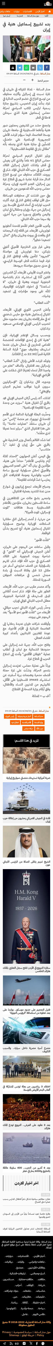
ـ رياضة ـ (14, 1302)
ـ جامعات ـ (27, 1291)
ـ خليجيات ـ (40, 1297)
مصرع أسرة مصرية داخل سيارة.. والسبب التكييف (26, 1049)
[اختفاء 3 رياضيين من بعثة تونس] (26, 1069)
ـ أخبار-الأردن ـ (39, 1256)
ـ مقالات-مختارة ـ (26, 1279)
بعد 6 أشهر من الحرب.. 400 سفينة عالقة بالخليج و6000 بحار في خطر (26, 1169)
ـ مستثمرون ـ (8, 1279)
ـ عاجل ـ (25, 1314)
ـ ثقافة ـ (25, 1302)
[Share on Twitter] (40, 68)
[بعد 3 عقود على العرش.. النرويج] (26, 1107)
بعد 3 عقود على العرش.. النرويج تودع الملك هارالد (26, 1126)
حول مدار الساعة (33, 16)
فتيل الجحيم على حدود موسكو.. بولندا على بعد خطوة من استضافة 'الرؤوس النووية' (26, 1011)
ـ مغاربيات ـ (26, 1297)
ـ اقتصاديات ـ (23, 1256)
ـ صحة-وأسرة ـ (27, 1308)
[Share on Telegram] (19, 68)
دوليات (16, 11)
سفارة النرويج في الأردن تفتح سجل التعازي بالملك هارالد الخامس (26, 969)
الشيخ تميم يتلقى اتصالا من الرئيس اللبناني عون (26, 863)
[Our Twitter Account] (30, 1344)
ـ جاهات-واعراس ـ (37, 1262)
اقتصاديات (27, 11)
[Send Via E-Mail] (33, 68)
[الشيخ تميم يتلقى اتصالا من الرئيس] (26, 841)
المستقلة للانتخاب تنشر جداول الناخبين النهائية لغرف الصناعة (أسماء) (26, 1230)
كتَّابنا (46, 16)
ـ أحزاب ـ (18, 1285)
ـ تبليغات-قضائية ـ (17, 1273)
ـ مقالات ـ (41, 1279)
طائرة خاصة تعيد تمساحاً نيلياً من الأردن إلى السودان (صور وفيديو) (26, 1215)
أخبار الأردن (40, 11)
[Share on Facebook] (47, 68)
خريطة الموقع (28, 1335)
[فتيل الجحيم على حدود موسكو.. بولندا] (26, 990)
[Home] (49, 11)
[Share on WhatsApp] (26, 68)
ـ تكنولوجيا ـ (11, 1308)
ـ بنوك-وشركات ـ (11, 1291)
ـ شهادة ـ (42, 1285)
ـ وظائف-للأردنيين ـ (36, 1267)
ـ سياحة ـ (41, 1308)
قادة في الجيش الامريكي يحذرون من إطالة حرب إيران (26, 819)
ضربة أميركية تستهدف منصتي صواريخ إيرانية (28, 778)
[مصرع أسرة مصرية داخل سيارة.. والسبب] (26, 1030)
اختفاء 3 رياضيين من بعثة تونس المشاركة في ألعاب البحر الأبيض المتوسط (26, 1088)
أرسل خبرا (6, 16)
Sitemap (14, 1335)
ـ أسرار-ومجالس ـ (38, 1273)
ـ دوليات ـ (9, 1256)
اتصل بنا (20, 16)
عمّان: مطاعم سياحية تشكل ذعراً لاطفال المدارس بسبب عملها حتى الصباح (26, 1200)
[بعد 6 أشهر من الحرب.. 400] (26, 1148)
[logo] (47, 5)
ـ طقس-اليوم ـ (39, 1314)
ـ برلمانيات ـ (8, 1262)
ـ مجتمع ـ (19, 1267)
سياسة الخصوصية (23, 1332)
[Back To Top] (48, 1344)
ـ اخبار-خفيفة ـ (39, 1302)
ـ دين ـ (15, 1297)
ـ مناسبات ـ (40, 1291)
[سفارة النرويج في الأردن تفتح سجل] (26, 916)
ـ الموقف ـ (30, 1285)
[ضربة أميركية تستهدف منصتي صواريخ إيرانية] (26, 760)
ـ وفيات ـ (21, 1262)
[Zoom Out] (24, 80)
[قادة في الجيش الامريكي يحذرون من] (26, 798)
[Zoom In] (32, 80)
